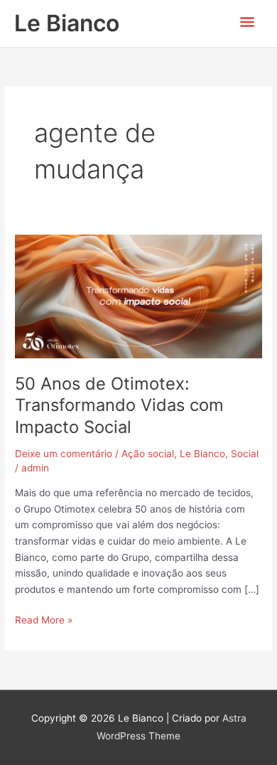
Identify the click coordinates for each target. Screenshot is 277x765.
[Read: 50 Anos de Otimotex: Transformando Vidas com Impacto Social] (138, 295)
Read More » (43, 619)
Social (245, 453)
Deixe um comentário (63, 453)
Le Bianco (66, 23)
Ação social (147, 453)
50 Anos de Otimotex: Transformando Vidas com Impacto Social (119, 405)
